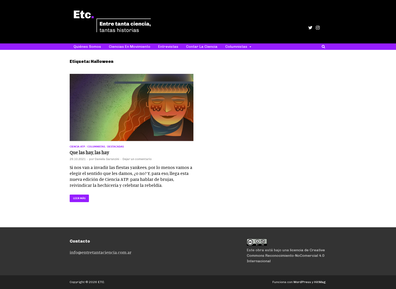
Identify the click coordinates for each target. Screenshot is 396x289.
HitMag (320, 282)
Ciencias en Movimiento (129, 46)
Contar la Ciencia (201, 46)
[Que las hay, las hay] (131, 109)
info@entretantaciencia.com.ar (101, 252)
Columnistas (236, 46)
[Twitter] (310, 27)
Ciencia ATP (77, 146)
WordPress (302, 282)
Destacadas (115, 146)
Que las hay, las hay (89, 152)
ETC (101, 282)
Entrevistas (168, 46)
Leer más (77, 197)
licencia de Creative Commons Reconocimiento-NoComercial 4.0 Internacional (286, 255)
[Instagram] (318, 27)
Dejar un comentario (137, 159)
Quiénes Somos (87, 46)
